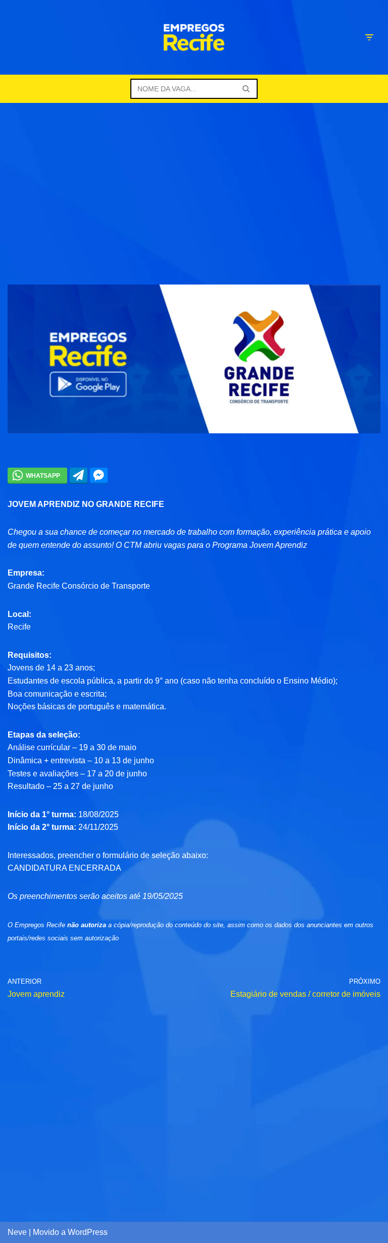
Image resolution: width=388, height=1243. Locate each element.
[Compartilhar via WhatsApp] (37, 475)
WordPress (88, 1232)
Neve (17, 1232)
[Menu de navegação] (369, 37)
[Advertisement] (194, 178)
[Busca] (246, 89)
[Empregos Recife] (194, 37)
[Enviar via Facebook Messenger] (99, 475)
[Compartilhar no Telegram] (78, 475)
